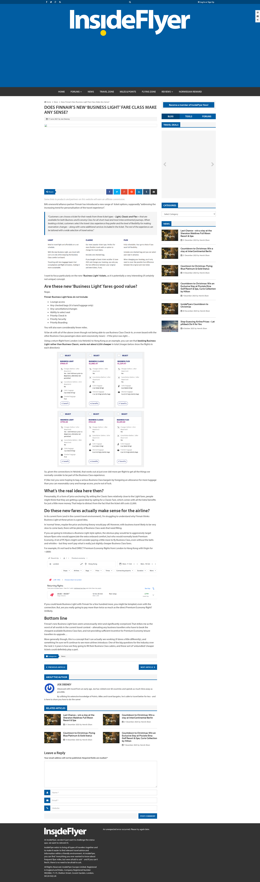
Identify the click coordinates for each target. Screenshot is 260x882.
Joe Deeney (64, 684)
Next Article (147, 667)
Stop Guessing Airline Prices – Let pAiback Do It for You (198, 323)
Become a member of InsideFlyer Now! (188, 104)
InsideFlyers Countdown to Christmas (194, 305)
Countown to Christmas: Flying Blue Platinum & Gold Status (79, 734)
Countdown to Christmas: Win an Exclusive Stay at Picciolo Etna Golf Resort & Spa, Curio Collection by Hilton (139, 736)
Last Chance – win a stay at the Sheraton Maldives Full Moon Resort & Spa (78, 717)
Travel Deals (170, 124)
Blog (170, 116)
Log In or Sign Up (207, 2)
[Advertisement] (130, 64)
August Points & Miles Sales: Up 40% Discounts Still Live (182, 187)
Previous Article (56, 667)
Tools (188, 116)
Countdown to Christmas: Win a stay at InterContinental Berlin (138, 716)
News (63, 656)
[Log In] (257, 20)
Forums (206, 116)
